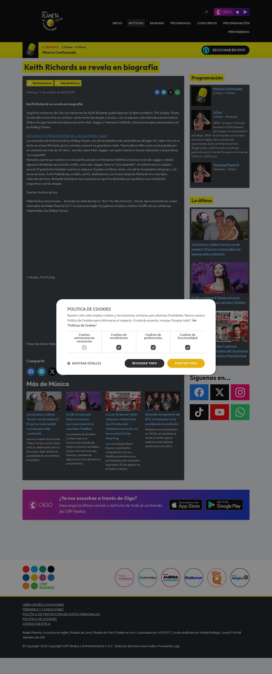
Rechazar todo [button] (144, 363)
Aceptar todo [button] (186, 363)
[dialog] (136, 337)
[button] (84, 363)
